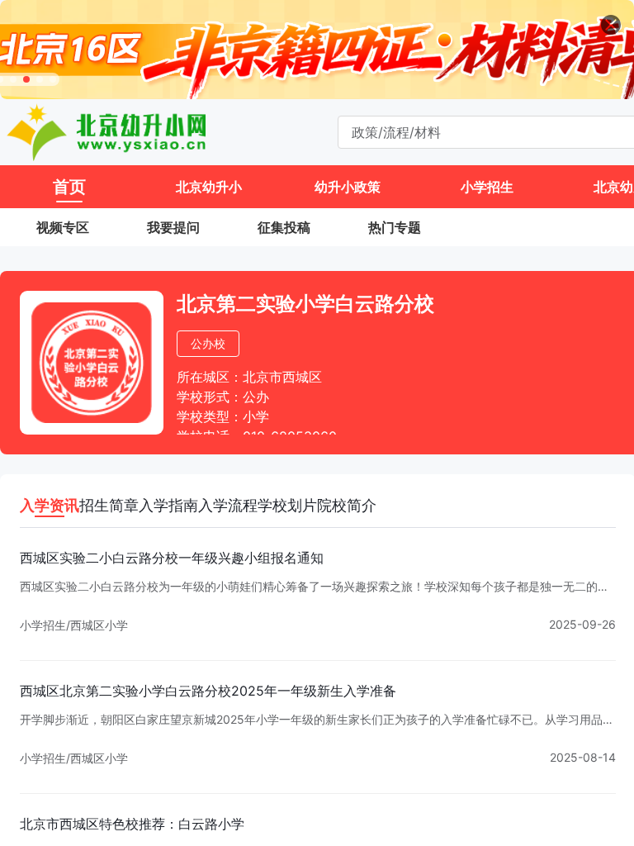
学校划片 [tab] (287, 505)
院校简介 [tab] (346, 505)
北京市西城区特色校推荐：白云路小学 (132, 823)
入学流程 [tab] (228, 505)
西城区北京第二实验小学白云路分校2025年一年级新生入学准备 (208, 690)
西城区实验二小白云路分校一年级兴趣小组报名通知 (172, 557)
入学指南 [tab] (168, 505)
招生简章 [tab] (109, 505)
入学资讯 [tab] (49, 505)
